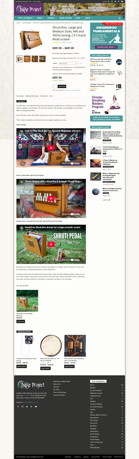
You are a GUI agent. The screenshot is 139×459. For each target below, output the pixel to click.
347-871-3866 (36, 1)
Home (18, 23)
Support (86, 457)
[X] (118, 1)
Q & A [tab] (51, 96)
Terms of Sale (107, 457)
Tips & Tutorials (25, 18)
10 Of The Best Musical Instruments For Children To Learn (112, 149)
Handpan (105, 193)
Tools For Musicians (96, 442)
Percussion (93, 423)
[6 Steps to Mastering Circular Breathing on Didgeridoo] (95, 163)
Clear (81, 63)
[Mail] (112, 1)
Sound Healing (94, 434)
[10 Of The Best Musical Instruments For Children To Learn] (95, 150)
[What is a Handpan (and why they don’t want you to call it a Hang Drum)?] (95, 192)
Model (55, 63)
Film (91, 398)
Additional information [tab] (32, 96)
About (87, 18)
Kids (104, 153)
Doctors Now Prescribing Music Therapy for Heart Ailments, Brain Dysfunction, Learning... (112, 135)
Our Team (56, 389)
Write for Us (57, 384)
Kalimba (92, 409)
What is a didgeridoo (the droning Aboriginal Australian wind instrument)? (111, 176)
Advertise (56, 387)
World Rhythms (95, 447)
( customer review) (66, 42)
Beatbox (92, 388)
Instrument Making (96, 404)
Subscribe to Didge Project (61, 381)
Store (77, 18)
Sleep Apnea (94, 431)
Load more (106, 200)
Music (39, 18)
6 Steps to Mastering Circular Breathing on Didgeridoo (110, 162)
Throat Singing (94, 439)
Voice (92, 445)
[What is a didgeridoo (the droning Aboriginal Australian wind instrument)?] (95, 176)
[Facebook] (108, 1)
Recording (93, 426)
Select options (21, 366)
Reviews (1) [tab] (44, 96)
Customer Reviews (59, 395)
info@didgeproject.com (23, 1)
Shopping (93, 428)
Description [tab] (20, 96)
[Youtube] (122, 1)
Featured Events (95, 396)
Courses (51, 18)
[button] (119, 18)
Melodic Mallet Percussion (98, 415)
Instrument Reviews (96, 407)
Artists (92, 385)
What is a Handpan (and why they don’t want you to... (112, 190)
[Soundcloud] (115, 1)
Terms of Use (118, 457)
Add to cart (62, 86)
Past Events (94, 420)
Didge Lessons (66, 18)
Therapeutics (107, 140)
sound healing (26, 23)
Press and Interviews (59, 392)
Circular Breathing (108, 166)
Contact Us (77, 457)
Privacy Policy (95, 457)
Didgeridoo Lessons (109, 182)
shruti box (68, 90)
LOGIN (105, 1)
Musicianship (94, 417)
